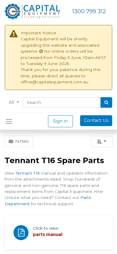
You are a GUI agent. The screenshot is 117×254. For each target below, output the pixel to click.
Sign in (60, 121)
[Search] (106, 102)
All (12, 102)
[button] (101, 141)
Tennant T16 (28, 173)
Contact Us (96, 120)
